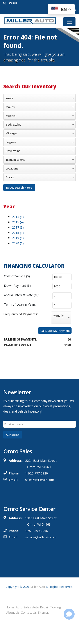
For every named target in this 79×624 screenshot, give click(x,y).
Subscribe (13, 435)
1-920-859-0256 (36, 531)
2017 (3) (18, 227)
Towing (55, 607)
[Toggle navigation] (69, 21)
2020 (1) (18, 243)
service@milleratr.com (41, 537)
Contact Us (29, 612)
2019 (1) (18, 238)
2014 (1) (18, 217)
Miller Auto (38, 587)
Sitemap (44, 612)
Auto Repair (40, 607)
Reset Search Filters (19, 187)
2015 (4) (18, 222)
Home (10, 607)
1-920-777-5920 (36, 473)
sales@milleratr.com (39, 480)
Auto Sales (23, 607)
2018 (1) (18, 233)
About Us (13, 612)
